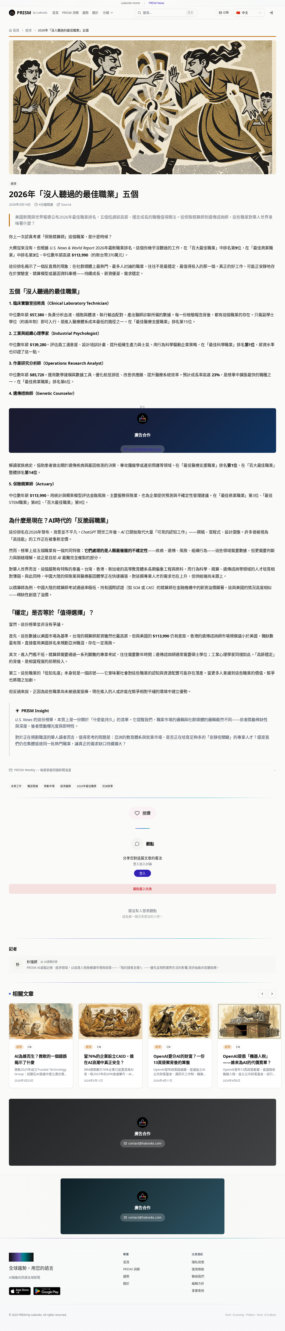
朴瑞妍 (32, 961)
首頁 (55, 12)
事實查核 (198, 1290)
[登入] (271, 13)
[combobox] (249, 13)
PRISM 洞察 (70, 12)
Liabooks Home (130, 3)
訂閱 (226, 12)
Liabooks (36, 1315)
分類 (106, 12)
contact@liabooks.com (144, 449)
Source (66, 204)
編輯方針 (198, 1283)
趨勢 (85, 12)
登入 (142, 873)
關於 (95, 12)
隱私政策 (198, 1262)
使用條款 (198, 1269)
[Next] (272, 994)
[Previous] (262, 994)
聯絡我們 (198, 1276)
